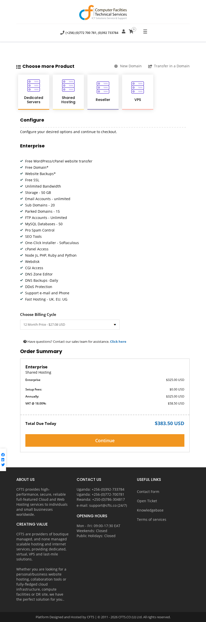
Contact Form (148, 491)
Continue (105, 440)
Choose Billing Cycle (38, 314)
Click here (118, 341)
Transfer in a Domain (172, 66)
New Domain (131, 66)
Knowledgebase (150, 510)
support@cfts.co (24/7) (108, 505)
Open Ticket (147, 500)
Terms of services (151, 519)
